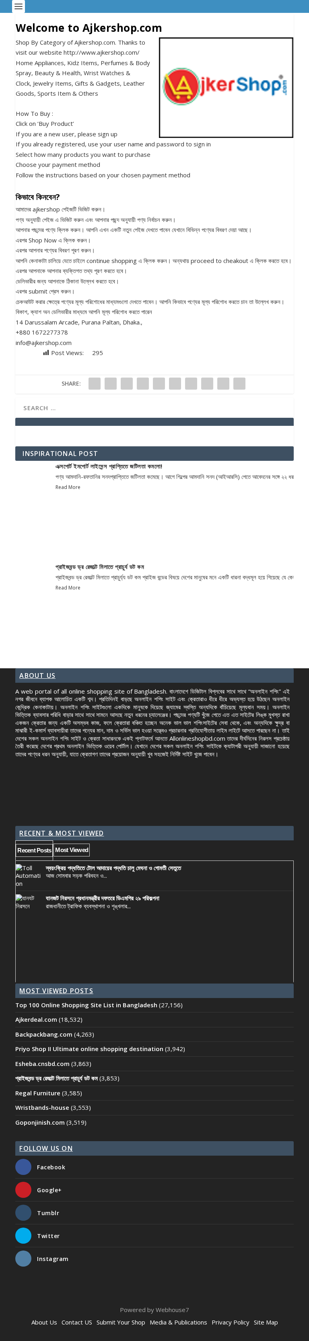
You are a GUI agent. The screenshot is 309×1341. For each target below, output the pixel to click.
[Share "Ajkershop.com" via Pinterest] (159, 384)
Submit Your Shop (121, 1322)
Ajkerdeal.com (36, 1019)
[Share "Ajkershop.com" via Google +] (127, 384)
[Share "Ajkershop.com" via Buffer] (191, 384)
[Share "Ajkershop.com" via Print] (239, 384)
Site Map (266, 1322)
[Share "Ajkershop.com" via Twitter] (111, 384)
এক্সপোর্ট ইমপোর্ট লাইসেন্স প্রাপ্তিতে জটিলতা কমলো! (109, 466)
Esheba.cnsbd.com (42, 1064)
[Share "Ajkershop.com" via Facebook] (95, 384)
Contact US (77, 1322)
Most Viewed (71, 849)
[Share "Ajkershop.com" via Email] (223, 384)
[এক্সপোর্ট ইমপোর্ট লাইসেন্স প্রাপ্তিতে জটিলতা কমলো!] (35, 499)
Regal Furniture (37, 1093)
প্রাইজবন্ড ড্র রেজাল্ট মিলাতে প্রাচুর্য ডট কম (100, 567)
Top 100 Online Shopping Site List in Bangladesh (86, 1005)
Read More (68, 487)
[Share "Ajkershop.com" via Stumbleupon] (207, 384)
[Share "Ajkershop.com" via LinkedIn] (175, 384)
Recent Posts (34, 850)
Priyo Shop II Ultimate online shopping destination (89, 1049)
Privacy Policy (230, 1322)
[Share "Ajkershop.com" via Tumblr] (143, 384)
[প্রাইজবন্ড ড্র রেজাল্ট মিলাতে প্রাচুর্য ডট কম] (35, 599)
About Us (44, 1322)
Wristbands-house (42, 1107)
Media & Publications (178, 1322)
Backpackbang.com (43, 1034)
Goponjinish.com (40, 1122)
